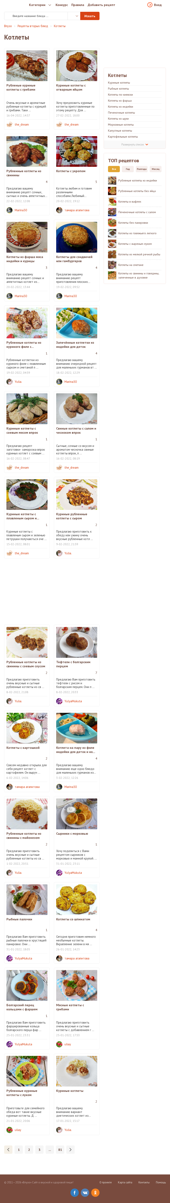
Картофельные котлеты (123, 136)
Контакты (144, 1182)
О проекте (106, 1182)
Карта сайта (125, 1182)
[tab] (113, 169)
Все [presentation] (114, 168)
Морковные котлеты (121, 124)
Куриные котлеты (119, 82)
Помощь (161, 1182)
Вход (158, 5)
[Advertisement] (52, 592)
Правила (77, 5)
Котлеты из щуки (118, 118)
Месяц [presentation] (156, 168)
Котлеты (60, 26)
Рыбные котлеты (118, 88)
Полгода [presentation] (142, 168)
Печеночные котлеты (121, 112)
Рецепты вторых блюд (33, 26)
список (132, 144)
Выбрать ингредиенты (74, 16)
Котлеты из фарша (120, 100)
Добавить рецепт (101, 5)
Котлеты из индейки (120, 106)
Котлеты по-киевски (120, 94)
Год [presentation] (128, 168)
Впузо (8, 26)
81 (60, 1150)
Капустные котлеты (120, 130)
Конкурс (62, 5)
